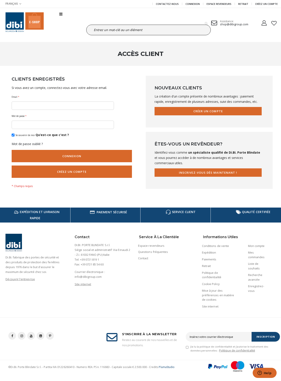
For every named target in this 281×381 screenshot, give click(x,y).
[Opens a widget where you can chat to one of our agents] (264, 373)
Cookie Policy (211, 284)
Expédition (209, 252)
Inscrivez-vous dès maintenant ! (208, 173)
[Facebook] (12, 336)
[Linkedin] (40, 336)
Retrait (243, 4)
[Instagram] (21, 336)
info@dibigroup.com (88, 277)
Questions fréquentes (153, 252)
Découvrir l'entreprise (20, 279)
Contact (143, 258)
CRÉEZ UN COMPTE (266, 4)
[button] (13, 4)
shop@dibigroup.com (234, 24)
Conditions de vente (215, 246)
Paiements (209, 259)
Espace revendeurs (219, 4)
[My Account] (264, 22)
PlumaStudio (167, 367)
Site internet (83, 284)
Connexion (193, 4)
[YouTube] (31, 336)
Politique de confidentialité (237, 350)
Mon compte (256, 246)
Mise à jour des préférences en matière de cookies (218, 295)
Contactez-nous (167, 4)
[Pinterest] (50, 336)
